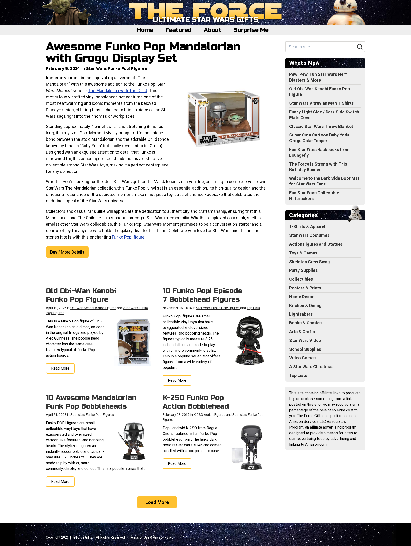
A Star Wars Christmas (311, 366)
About (212, 30)
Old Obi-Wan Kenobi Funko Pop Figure (81, 295)
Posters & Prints (305, 287)
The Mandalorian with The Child (117, 90)
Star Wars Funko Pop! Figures (116, 68)
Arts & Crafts (302, 331)
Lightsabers (301, 314)
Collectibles (301, 279)
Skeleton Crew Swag (309, 261)
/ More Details (67, 251)
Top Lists (253, 308)
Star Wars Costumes (309, 235)
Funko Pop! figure (128, 236)
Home (145, 30)
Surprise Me (251, 30)
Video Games (302, 357)
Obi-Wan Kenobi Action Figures (93, 308)
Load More (157, 502)
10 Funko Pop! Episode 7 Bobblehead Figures (202, 295)
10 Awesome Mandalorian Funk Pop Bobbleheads (91, 401)
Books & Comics (305, 322)
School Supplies (305, 349)
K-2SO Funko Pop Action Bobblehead (196, 401)
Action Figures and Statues (316, 244)
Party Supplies (303, 270)
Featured (178, 30)
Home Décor (301, 296)
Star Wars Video (305, 340)
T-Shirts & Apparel (307, 226)
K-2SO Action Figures (209, 415)
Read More (60, 368)
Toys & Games (303, 252)
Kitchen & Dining (305, 305)
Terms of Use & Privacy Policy (151, 537)
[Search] (360, 47)
